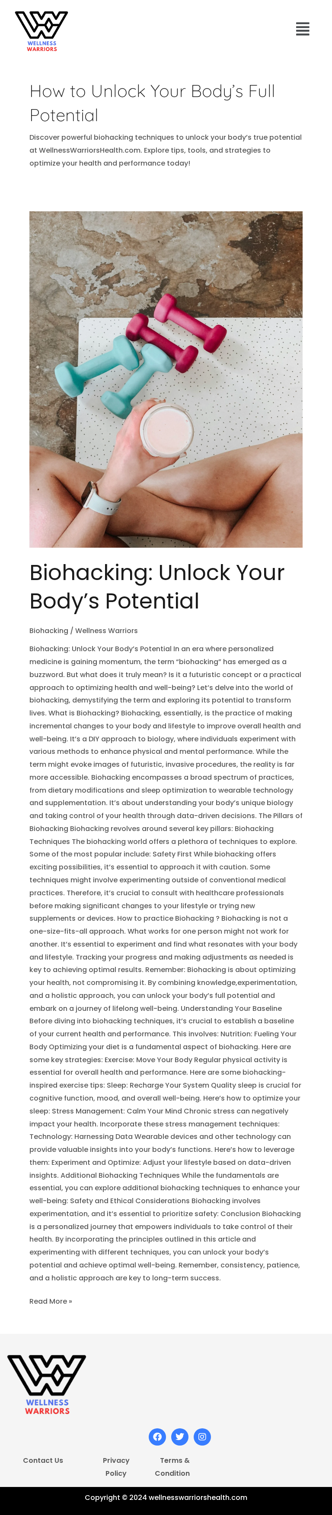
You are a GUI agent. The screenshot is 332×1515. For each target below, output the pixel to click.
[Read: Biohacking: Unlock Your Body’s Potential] (166, 379)
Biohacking (48, 631)
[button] (303, 29)
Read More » (50, 1300)
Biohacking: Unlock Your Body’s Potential (157, 586)
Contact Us (43, 1460)
